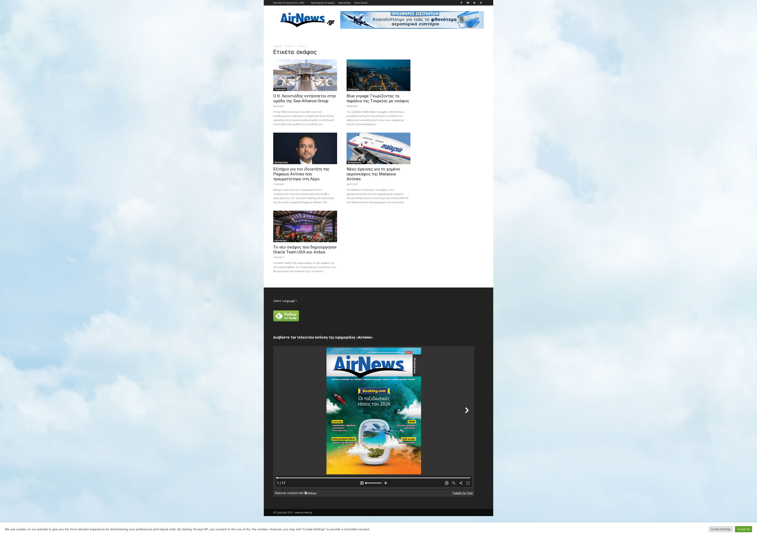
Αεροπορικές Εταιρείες (323, 2)
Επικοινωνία (360, 2)
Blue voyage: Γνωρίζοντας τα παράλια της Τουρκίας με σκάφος (378, 98)
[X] (481, 3)
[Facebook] (461, 3)
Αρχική (277, 46)
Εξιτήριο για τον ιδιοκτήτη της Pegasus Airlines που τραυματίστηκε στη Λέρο (301, 174)
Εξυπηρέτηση (281, 162)
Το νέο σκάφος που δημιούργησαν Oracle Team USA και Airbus (305, 249)
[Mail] (468, 3)
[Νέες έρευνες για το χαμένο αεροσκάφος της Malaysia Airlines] (378, 148)
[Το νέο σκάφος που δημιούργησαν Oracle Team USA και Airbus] (305, 226)
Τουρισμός (280, 89)
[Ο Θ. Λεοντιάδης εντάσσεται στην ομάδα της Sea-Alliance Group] (305, 75)
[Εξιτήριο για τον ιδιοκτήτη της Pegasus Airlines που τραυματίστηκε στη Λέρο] (305, 148)
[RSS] (474, 3)
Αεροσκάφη (344, 2)
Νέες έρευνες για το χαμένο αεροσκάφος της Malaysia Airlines (373, 174)
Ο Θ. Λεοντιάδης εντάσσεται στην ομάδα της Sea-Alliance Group (304, 98)
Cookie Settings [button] (721, 529)
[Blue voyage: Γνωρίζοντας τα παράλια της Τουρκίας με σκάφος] (378, 75)
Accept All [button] (743, 529)
